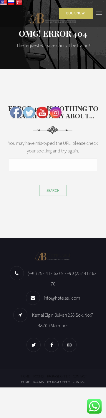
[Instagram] (71, 345)
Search (53, 190)
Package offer (58, 376)
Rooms (38, 376)
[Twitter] (35, 345)
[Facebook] (53, 345)
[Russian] (11, 3)
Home (25, 376)
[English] (3, 3)
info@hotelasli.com (62, 298)
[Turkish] (18, 3)
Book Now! (75, 13)
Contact (80, 376)
